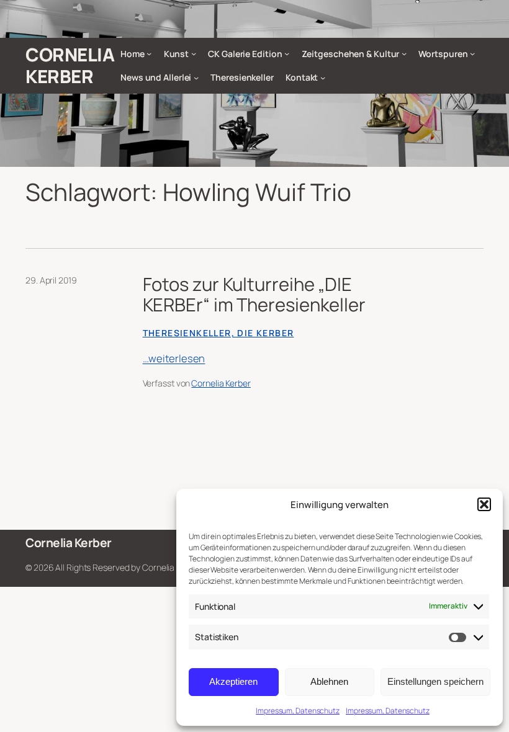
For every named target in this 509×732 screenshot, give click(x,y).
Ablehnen (329, 681)
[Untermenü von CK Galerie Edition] (286, 53)
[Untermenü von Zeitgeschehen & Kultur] (404, 53)
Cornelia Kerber (69, 65)
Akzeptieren (233, 681)
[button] (484, 504)
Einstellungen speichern (435, 681)
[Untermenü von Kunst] (193, 53)
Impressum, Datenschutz (298, 710)
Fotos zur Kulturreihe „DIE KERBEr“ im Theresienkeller (254, 294)
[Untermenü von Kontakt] (322, 77)
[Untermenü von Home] (148, 53)
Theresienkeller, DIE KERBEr (218, 333)
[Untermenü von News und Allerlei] (196, 77)
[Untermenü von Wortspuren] (472, 53)
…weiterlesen (174, 358)
